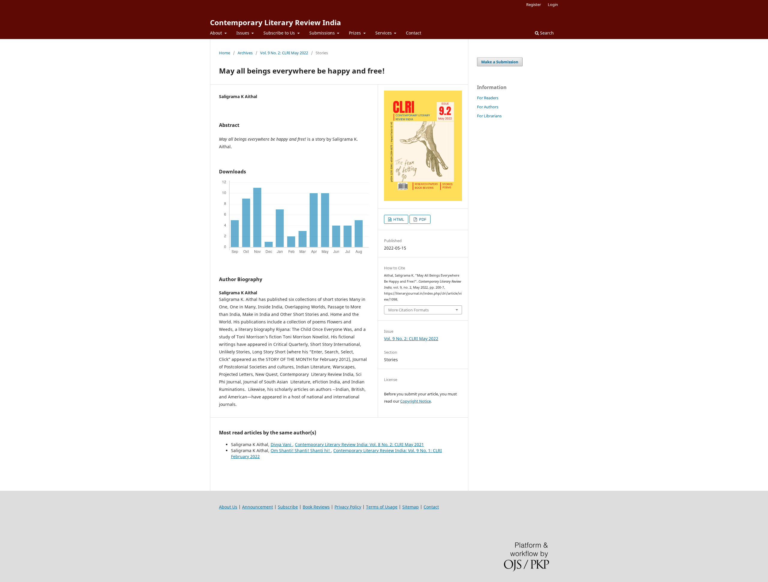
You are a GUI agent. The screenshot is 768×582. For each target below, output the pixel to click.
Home (224, 53)
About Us (228, 507)
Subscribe (288, 507)
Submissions (322, 33)
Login (553, 4)
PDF (422, 219)
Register (533, 4)
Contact (413, 33)
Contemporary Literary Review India (275, 22)
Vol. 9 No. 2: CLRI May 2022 (284, 53)
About (216, 33)
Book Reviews (316, 507)
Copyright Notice (415, 401)
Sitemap (410, 507)
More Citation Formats (408, 310)
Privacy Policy (347, 507)
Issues (243, 33)
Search (546, 33)
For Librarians (489, 115)
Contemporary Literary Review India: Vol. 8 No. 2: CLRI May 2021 (359, 444)
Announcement (257, 507)
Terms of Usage (382, 507)
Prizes (355, 33)
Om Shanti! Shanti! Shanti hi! (301, 450)
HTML (398, 219)
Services (384, 33)
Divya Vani (281, 444)
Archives (245, 53)
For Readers (487, 97)
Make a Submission (499, 61)
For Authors (487, 107)
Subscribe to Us (279, 33)
